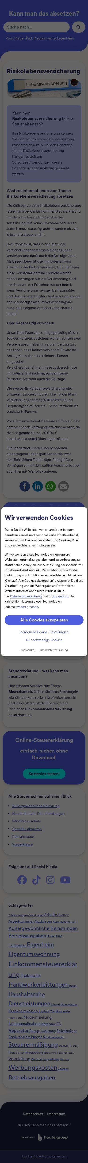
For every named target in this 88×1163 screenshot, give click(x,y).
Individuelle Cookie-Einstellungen (44, 632)
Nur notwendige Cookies (44, 640)
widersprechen (27, 607)
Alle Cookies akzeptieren (44, 620)
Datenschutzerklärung (26, 596)
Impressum (60, 596)
